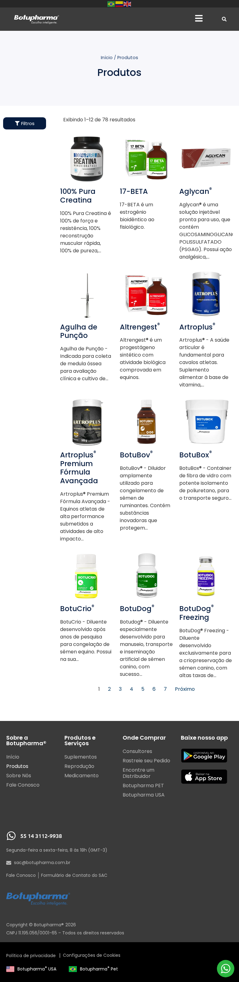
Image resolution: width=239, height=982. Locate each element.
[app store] (204, 776)
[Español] (119, 3)
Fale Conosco (23, 785)
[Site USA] (10, 969)
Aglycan (195, 191)
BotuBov (136, 455)
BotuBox (195, 455)
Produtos (17, 766)
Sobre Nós (18, 776)
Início (107, 57)
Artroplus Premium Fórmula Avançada (79, 468)
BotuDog (137, 609)
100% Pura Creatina (78, 195)
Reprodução (79, 766)
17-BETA (134, 191)
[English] (128, 3)
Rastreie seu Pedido (146, 761)
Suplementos (80, 757)
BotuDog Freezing (196, 613)
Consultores (137, 751)
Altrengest (140, 327)
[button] (199, 18)
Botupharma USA (36, 969)
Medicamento (81, 776)
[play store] (204, 755)
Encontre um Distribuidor (138, 773)
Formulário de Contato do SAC (74, 875)
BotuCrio (77, 609)
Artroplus (197, 327)
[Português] (111, 3)
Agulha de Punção (78, 331)
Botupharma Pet (99, 969)
